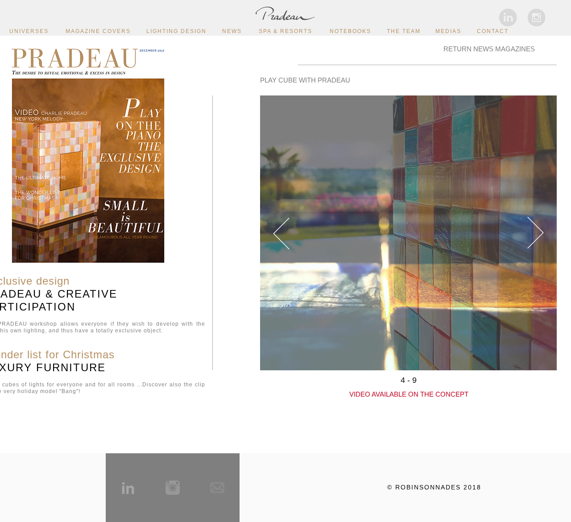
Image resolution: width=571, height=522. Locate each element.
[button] (281, 232)
